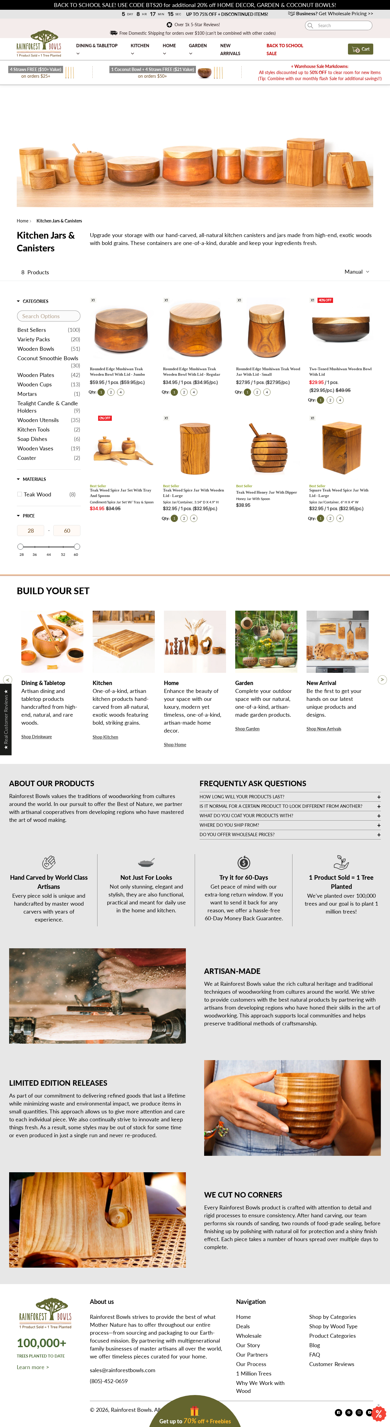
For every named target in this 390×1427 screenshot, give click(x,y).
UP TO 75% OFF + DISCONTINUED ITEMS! (227, 14)
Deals (243, 1326)
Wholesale (249, 1335)
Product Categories (332, 1335)
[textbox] (48, 316)
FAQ (314, 1354)
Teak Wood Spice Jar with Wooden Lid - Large (193, 493)
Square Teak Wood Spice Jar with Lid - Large (338, 493)
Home (22, 220)
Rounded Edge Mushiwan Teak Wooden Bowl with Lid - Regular (191, 372)
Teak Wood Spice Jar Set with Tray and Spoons (120, 493)
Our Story (248, 1345)
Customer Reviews (331, 1364)
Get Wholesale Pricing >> (334, 13)
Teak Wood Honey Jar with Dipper (266, 492)
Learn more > (33, 1367)
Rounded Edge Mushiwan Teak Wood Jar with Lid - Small (268, 372)
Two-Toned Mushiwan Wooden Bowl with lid (340, 372)
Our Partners (252, 1354)
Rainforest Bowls (131, 1409)
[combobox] (338, 25)
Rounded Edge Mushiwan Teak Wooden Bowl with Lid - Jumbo (117, 372)
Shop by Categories (332, 1316)
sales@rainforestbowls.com (122, 1370)
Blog (314, 1345)
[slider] (20, 547)
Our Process (251, 1364)
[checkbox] (50, 494)
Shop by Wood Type (333, 1326)
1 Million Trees (253, 1373)
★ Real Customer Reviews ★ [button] (6, 719)
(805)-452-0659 (109, 1381)
